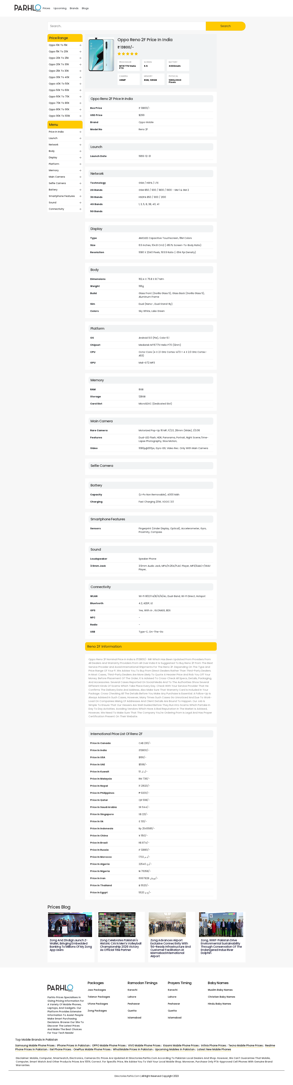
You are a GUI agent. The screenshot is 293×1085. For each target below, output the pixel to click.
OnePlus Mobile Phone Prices (92, 1049)
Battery (53, 189)
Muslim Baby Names (220, 990)
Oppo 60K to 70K (59, 96)
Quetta (132, 1010)
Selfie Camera (57, 183)
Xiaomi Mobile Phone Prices (181, 1045)
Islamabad (134, 1017)
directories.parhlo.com (127, 1076)
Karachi (132, 990)
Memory (54, 170)
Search (225, 26)
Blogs (85, 8)
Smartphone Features (62, 196)
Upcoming (60, 8)
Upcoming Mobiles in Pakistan (175, 1049)
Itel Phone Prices (60, 1049)
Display (53, 157)
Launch (53, 138)
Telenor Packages (99, 996)
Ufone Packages (98, 1003)
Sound (52, 202)
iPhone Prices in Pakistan (73, 1045)
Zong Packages (97, 1010)
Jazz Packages (97, 990)
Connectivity (56, 209)
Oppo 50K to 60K (59, 90)
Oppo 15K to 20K (58, 51)
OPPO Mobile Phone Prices (109, 1045)
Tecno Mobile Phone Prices (245, 1045)
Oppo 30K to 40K (59, 77)
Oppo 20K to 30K (59, 64)
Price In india (56, 131)
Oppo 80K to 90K (59, 109)
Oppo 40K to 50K (59, 83)
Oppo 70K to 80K (59, 103)
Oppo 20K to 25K (59, 58)
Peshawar (134, 1003)
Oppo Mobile (146, 122)
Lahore (132, 996)
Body (52, 151)
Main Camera (57, 176)
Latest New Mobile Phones (214, 1049)
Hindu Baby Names (219, 1003)
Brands (74, 8)
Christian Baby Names (221, 996)
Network (53, 144)
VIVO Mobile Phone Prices (144, 1045)
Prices (46, 8)
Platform (54, 164)
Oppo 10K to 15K (58, 45)
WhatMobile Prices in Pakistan (133, 1049)
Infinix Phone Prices (213, 1045)
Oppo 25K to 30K (59, 70)
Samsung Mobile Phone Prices (35, 1045)
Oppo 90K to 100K (59, 116)
